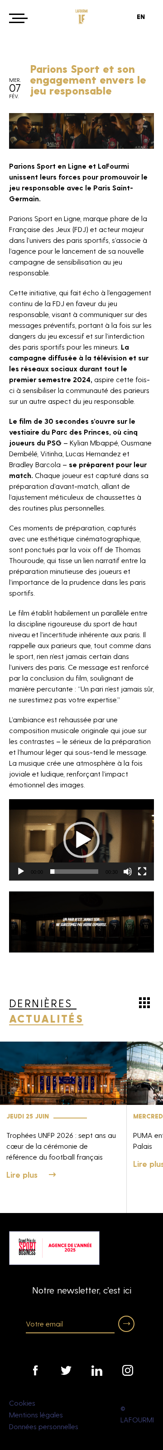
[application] (81, 840)
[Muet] (127, 871)
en (141, 16)
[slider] (74, 871)
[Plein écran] (142, 871)
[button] (81, 840)
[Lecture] (20, 871)
